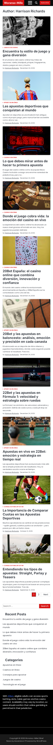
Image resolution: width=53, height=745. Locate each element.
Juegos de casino (11, 47)
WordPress (41, 741)
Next (45, 594)
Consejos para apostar (14, 506)
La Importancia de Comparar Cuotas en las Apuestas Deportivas (25, 514)
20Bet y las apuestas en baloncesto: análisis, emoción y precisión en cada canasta (26, 338)
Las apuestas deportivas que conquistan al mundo (25, 108)
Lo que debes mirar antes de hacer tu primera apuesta (25, 163)
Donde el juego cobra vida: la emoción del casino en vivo (26, 218)
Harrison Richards (12, 68)
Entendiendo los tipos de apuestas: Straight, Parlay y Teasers (25, 573)
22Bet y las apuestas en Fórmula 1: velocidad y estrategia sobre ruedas (21, 397)
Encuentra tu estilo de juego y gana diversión (26, 53)
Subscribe (45, 3)
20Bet (11, 696)
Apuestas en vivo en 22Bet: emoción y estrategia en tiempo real (24, 455)
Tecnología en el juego (14, 684)
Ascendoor (19, 741)
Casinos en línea (10, 157)
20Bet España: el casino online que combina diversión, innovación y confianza (22, 277)
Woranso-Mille (13, 2)
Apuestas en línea (11, 102)
